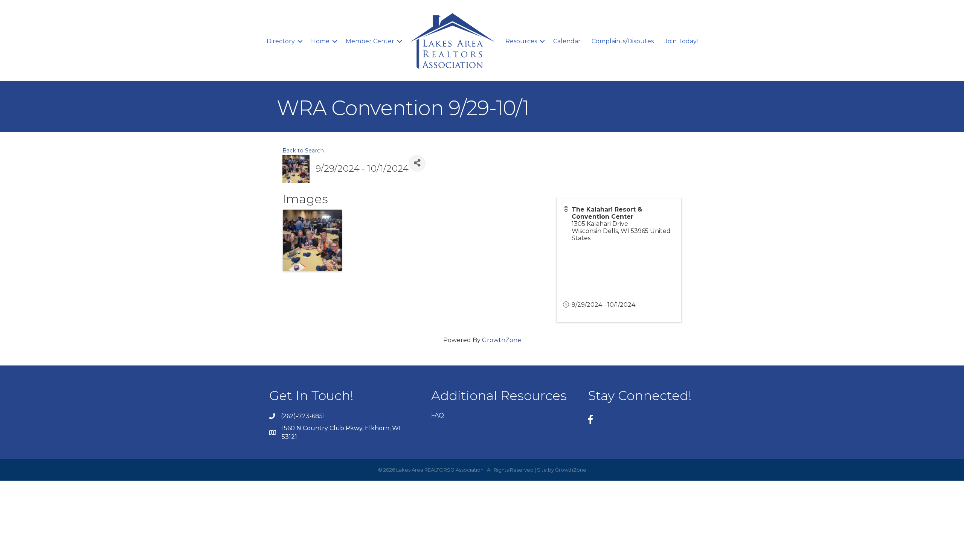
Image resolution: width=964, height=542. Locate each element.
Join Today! (681, 41)
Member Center (370, 41)
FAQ (437, 415)
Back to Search (303, 150)
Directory (281, 41)
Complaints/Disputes (623, 41)
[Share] (417, 163)
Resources (521, 41)
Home (320, 41)
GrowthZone (501, 340)
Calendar (567, 41)
